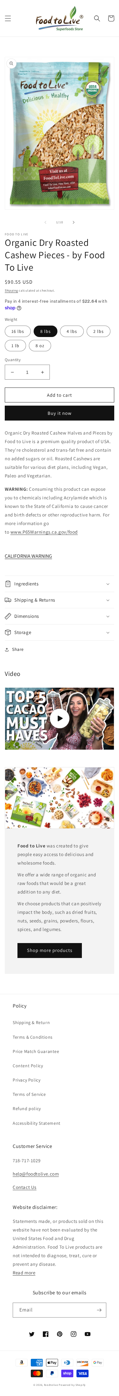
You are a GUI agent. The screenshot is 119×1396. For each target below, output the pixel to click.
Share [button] (18, 649)
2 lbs (98, 331)
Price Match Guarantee (36, 1051)
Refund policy (27, 1108)
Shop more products (49, 950)
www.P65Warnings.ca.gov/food (44, 532)
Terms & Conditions (33, 1037)
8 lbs (45, 331)
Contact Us (24, 1187)
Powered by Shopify (72, 1384)
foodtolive (51, 1384)
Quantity (13, 359)
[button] (8, 18)
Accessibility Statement (37, 1123)
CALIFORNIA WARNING (28, 556)
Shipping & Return (31, 1022)
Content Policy (28, 1066)
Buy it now (60, 413)
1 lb (15, 345)
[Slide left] (45, 222)
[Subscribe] (99, 1310)
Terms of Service (29, 1094)
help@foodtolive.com (36, 1174)
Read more (24, 1273)
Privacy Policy (26, 1080)
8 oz (40, 345)
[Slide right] (74, 222)
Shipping (11, 290)
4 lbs (72, 331)
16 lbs (17, 331)
